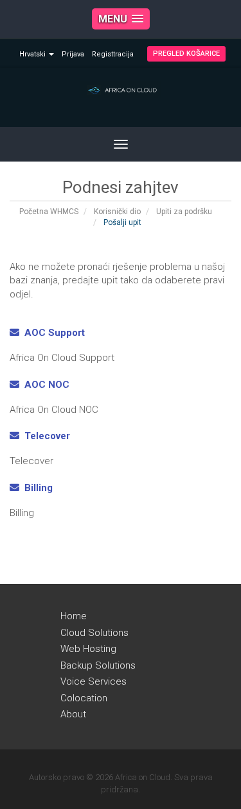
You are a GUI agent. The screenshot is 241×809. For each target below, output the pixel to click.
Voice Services (93, 681)
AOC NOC (44, 384)
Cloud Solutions (94, 632)
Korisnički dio (117, 211)
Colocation (83, 698)
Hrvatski (33, 54)
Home (73, 616)
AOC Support (52, 332)
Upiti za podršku (184, 211)
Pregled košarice (186, 53)
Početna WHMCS (48, 211)
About (73, 714)
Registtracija (113, 54)
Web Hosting (88, 649)
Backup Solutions (98, 665)
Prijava (73, 54)
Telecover (44, 436)
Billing (36, 488)
